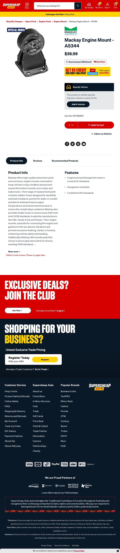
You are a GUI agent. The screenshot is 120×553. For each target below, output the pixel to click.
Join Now (16, 310)
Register (45, 359)
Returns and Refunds (15, 416)
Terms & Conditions (62, 545)
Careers (37, 440)
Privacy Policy (78, 550)
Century (65, 421)
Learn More (104, 72)
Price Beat (38, 421)
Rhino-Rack (67, 401)
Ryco (63, 440)
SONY (64, 436)
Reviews (37, 160)
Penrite (64, 411)
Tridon (64, 431)
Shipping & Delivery (15, 411)
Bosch (64, 426)
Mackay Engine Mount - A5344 (83, 21)
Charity (36, 450)
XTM (63, 416)
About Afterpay (13, 445)
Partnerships (39, 445)
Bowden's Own (68, 391)
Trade (36, 411)
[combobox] (71, 125)
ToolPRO (65, 396)
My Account (11, 421)
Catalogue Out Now (60, 14)
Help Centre (11, 391)
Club (35, 406)
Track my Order (13, 426)
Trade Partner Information (40, 433)
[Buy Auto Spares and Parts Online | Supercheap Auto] (11, 5)
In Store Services (41, 401)
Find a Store (39, 396)
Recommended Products (65, 160)
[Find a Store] (99, 4)
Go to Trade (40, 369)
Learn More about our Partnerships (60, 492)
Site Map (75, 545)
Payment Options (14, 436)
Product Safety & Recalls (17, 396)
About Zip (10, 440)
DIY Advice (10, 431)
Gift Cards (38, 416)
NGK (63, 445)
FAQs (7, 406)
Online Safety (11, 401)
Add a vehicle (78, 104)
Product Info (16, 160)
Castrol (64, 406)
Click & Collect (40, 426)
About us (37, 391)
